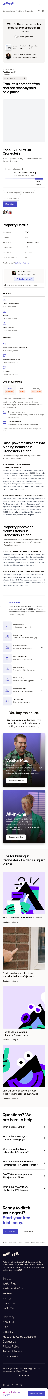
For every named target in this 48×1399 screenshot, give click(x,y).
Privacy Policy (11, 1346)
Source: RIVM (7, 428)
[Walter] (8, 3)
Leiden (20, 11)
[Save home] (43, 11)
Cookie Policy (11, 1356)
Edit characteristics (22, 263)
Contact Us (9, 1341)
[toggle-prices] (17, 37)
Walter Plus (9, 1283)
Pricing (7, 1298)
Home (5, 1243)
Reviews (8, 1293)
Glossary (8, 1331)
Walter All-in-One (13, 1288)
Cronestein (29, 11)
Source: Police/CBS (19, 428)
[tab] (9, 390)
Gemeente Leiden (9, 11)
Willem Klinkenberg (30, 57)
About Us (8, 1322)
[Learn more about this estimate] (25, 78)
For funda (8, 1308)
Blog (5, 1327)
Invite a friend (10, 1303)
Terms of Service (12, 1351)
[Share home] (39, 11)
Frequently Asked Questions (19, 1336)
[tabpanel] (24, 411)
